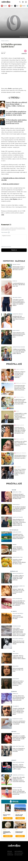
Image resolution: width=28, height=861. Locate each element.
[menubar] (23, 2)
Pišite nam (9, 851)
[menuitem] (23, 2)
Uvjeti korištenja (18, 851)
